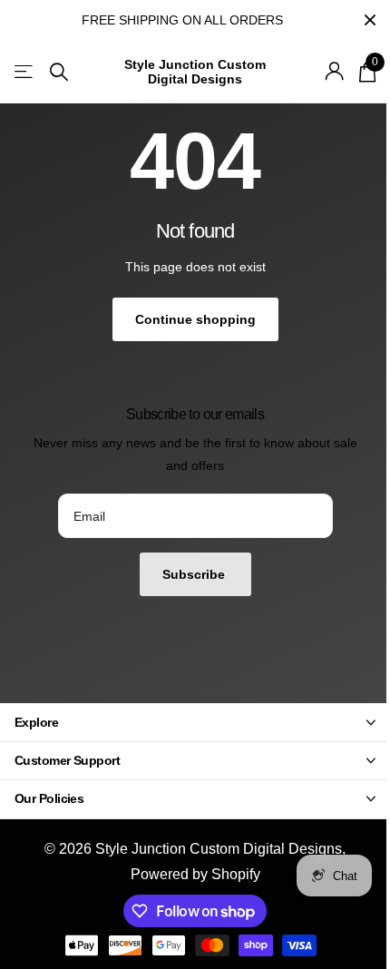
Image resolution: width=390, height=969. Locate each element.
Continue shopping (195, 319)
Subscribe (195, 574)
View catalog (25, 72)
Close (370, 20)
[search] (59, 72)
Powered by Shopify (195, 874)
